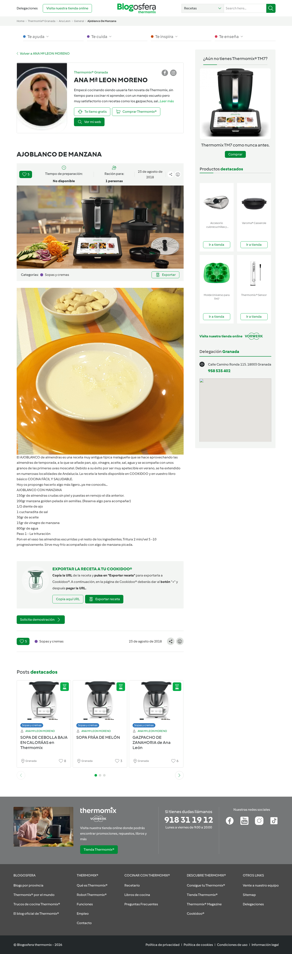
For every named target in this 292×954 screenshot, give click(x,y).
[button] (202, 8)
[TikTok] (274, 821)
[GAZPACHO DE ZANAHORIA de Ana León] (156, 705)
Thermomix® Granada (41, 21)
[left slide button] (21, 775)
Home (20, 21)
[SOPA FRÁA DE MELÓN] (100, 705)
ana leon (65, 21)
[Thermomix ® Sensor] (254, 273)
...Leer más (166, 101)
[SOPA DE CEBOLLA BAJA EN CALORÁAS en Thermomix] (44, 705)
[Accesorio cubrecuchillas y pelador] (216, 201)
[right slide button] (179, 775)
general (79, 21)
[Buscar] (271, 8)
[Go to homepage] (136, 8)
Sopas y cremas (31, 725)
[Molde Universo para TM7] (216, 273)
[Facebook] (229, 821)
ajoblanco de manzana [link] (101, 21)
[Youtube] (244, 821)
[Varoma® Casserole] (254, 201)
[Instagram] (259, 821)
